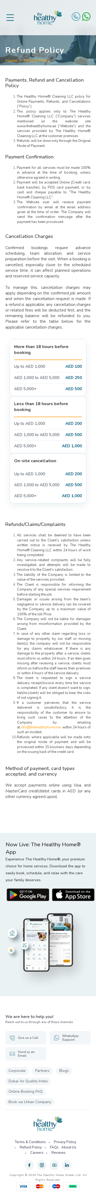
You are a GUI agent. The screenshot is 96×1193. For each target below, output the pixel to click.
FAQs (54, 1147)
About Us (68, 1147)
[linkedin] (67, 1165)
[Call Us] (76, 16)
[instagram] (42, 1165)
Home (11, 60)
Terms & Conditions (30, 1142)
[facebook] (29, 1165)
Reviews (58, 1152)
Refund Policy (37, 60)
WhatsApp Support (70, 1038)
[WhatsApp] (86, 16)
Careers (36, 1152)
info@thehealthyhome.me (41, 727)
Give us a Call (28, 1038)
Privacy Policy (65, 1142)
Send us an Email (26, 1054)
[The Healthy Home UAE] (48, 17)
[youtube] (54, 1165)
